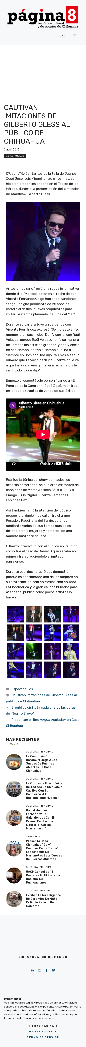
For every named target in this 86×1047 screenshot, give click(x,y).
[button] (63, 35)
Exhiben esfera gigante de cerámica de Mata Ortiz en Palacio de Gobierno (43, 900)
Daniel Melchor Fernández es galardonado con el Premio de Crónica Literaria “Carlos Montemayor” (40, 819)
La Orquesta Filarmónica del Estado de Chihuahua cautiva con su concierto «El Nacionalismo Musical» (44, 791)
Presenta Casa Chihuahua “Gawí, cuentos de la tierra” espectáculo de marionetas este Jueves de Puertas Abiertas (44, 850)
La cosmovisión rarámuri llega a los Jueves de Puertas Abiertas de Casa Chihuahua (41, 763)
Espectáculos (15, 155)
